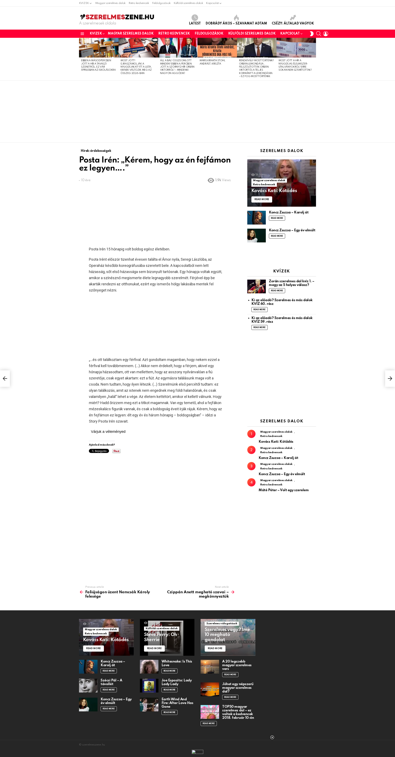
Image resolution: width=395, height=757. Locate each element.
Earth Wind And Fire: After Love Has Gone (177, 703)
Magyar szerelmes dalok (110, 3)
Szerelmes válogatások (221, 623)
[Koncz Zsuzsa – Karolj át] (256, 218)
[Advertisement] (197, 111)
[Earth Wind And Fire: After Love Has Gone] (149, 704)
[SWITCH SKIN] (311, 34)
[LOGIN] (325, 34)
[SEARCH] (318, 34)
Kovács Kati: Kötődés (276, 442)
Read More (277, 218)
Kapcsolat (212, 3)
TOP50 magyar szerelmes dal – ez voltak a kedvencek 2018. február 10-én (238, 712)
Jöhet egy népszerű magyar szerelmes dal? (237, 687)
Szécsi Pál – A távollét (111, 682)
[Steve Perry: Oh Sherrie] (167, 637)
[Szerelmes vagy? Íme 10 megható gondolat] (228, 637)
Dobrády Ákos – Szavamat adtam (236, 23)
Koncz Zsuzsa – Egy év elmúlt (292, 230)
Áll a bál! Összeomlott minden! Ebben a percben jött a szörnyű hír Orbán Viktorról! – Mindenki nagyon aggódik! (177, 67)
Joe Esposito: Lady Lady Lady (176, 682)
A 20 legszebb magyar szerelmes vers (237, 665)
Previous (81, 59)
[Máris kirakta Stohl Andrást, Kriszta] (217, 48)
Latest (195, 23)
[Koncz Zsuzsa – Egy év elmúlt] (256, 235)
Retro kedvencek (139, 3)
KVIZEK (84, 3)
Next (314, 59)
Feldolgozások (161, 3)
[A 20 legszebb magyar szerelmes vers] (210, 667)
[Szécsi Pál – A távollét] (88, 685)
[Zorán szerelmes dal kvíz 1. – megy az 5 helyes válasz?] (256, 286)
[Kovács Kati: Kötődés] (281, 183)
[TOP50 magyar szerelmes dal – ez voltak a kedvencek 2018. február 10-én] (210, 712)
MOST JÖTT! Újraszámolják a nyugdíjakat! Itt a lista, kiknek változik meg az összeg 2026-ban (136, 67)
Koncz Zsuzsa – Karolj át (288, 212)
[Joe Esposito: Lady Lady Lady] (149, 685)
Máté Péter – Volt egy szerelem (284, 490)
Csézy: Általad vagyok (293, 23)
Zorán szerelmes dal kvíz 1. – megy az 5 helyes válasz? (291, 283)
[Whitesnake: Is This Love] (149, 667)
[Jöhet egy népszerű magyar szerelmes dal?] (210, 689)
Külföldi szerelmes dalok (188, 3)
